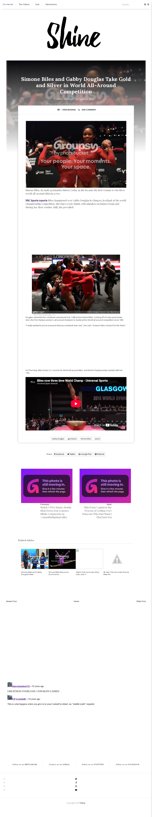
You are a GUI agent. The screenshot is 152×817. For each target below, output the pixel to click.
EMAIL (59, 764)
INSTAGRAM (24, 764)
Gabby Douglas (65, 99)
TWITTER (93, 764)
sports (97, 439)
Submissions (51, 4)
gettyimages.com (49, 315)
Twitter (72, 454)
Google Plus (86, 454)
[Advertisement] (76, 233)
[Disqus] (76, 642)
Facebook (59, 454)
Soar (37, 4)
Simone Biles (86, 439)
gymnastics (72, 439)
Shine (82, 803)
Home (76, 601)
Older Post (141, 601)
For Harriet (8, 4)
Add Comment (89, 109)
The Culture (24, 4)
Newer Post (11, 601)
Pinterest (100, 454)
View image (37, 315)
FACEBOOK (128, 764)
